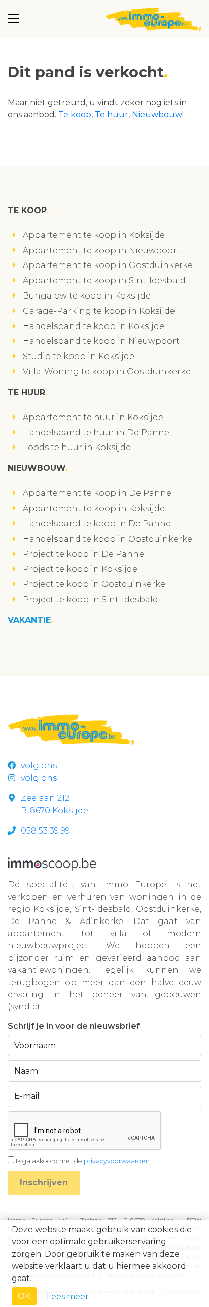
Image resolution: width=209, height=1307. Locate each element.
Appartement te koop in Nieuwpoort (101, 250)
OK (24, 1296)
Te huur (111, 115)
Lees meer (68, 1296)
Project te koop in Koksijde (80, 569)
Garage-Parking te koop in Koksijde (99, 311)
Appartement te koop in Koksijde (94, 235)
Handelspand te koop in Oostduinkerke (107, 539)
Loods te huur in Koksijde (77, 447)
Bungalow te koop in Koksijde (87, 296)
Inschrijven (44, 1182)
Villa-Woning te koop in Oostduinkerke (107, 371)
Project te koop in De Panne (83, 554)
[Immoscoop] (52, 863)
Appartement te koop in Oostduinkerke (108, 265)
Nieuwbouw (157, 115)
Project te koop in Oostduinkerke (94, 584)
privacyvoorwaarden (117, 1161)
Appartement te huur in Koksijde (93, 417)
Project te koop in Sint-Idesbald (90, 599)
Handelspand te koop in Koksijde (93, 326)
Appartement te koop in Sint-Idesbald (104, 280)
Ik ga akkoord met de (83, 1161)
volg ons (39, 765)
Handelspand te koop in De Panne (97, 523)
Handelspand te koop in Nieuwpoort (101, 341)
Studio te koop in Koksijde (78, 356)
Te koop (74, 115)
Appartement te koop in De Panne (97, 493)
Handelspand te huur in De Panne (96, 432)
